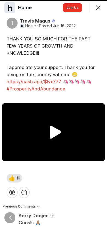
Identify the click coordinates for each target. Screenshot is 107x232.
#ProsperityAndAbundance (36, 89)
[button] (14, 178)
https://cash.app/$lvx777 (34, 81)
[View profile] (9, 7)
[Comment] (24, 192)
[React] (12, 192)
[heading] (25, 7)
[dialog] (53, 116)
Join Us (72, 7)
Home (30, 26)
